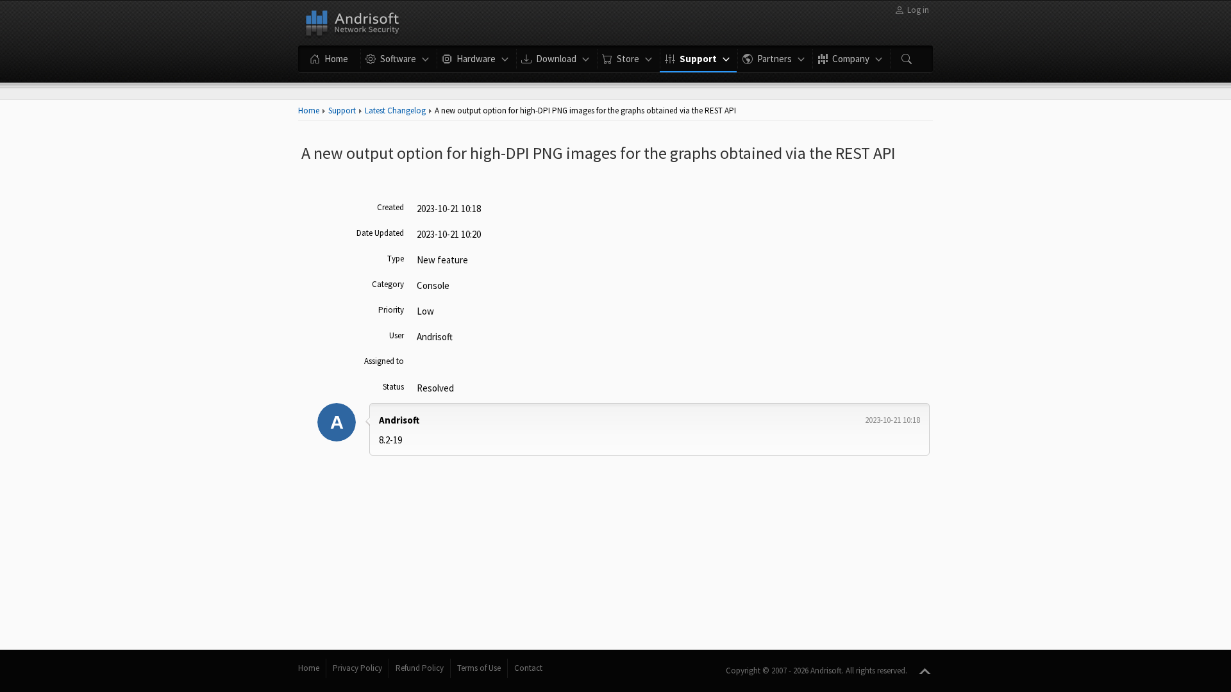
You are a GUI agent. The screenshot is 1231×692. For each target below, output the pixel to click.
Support (342, 110)
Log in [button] (918, 9)
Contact (528, 668)
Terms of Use (479, 668)
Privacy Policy (357, 668)
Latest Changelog (395, 110)
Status (393, 386)
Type (395, 258)
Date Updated (380, 232)
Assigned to (384, 361)
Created (390, 207)
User (396, 335)
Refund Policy (420, 668)
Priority (391, 309)
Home (308, 110)
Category (388, 284)
